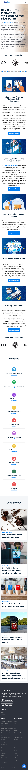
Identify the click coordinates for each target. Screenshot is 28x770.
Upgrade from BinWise (6, 721)
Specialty (16, 735)
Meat (15, 723)
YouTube (16, 755)
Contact (3, 714)
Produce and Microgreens (20, 732)
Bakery (15, 730)
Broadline (16, 739)
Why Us (3, 760)
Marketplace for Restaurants (5, 743)
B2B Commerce (4, 723)
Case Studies (4, 762)
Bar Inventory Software (6, 732)
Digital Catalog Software (7, 728)
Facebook (16, 750)
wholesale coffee (8, 22)
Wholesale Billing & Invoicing (5, 738)
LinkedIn (16, 757)
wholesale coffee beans (11, 165)
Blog (2, 750)
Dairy (15, 728)
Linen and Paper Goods (19, 737)
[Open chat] (24, 766)
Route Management (5, 730)
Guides (2, 755)
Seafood (16, 725)
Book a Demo (4, 757)
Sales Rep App (4, 725)
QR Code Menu (4, 735)
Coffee (15, 721)
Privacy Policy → (22, 767)
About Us (3, 712)
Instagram (16, 760)
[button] (26, 2)
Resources (3, 753)
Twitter (15, 753)
